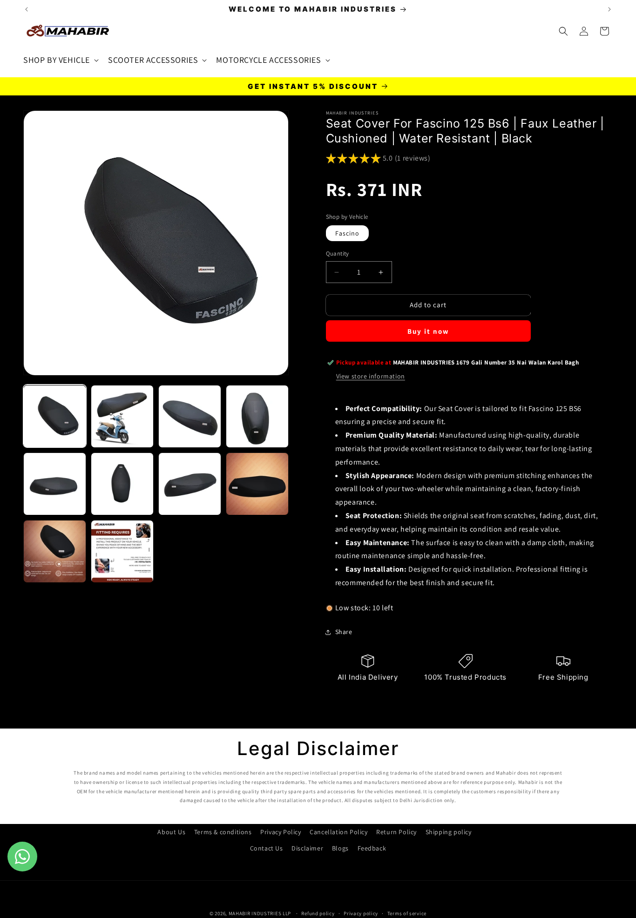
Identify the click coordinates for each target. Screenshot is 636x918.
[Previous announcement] (26, 9)
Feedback (372, 848)
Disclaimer (307, 848)
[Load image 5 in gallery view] (54, 483)
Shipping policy (449, 832)
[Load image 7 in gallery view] (189, 483)
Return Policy (396, 832)
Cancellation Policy (338, 832)
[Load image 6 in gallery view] (122, 483)
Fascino (347, 234)
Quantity (337, 254)
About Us (171, 832)
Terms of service (406, 913)
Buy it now (428, 331)
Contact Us (266, 848)
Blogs (340, 848)
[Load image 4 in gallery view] (257, 416)
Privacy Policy (280, 832)
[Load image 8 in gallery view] (257, 483)
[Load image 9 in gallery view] (54, 551)
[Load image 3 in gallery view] (189, 416)
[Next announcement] (609, 9)
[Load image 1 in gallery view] (54, 416)
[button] (60, 60)
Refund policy (317, 913)
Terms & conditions (223, 832)
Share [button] (343, 632)
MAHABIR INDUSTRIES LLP (260, 913)
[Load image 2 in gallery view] (122, 416)
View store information (370, 376)
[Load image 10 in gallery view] (122, 551)
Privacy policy (361, 913)
